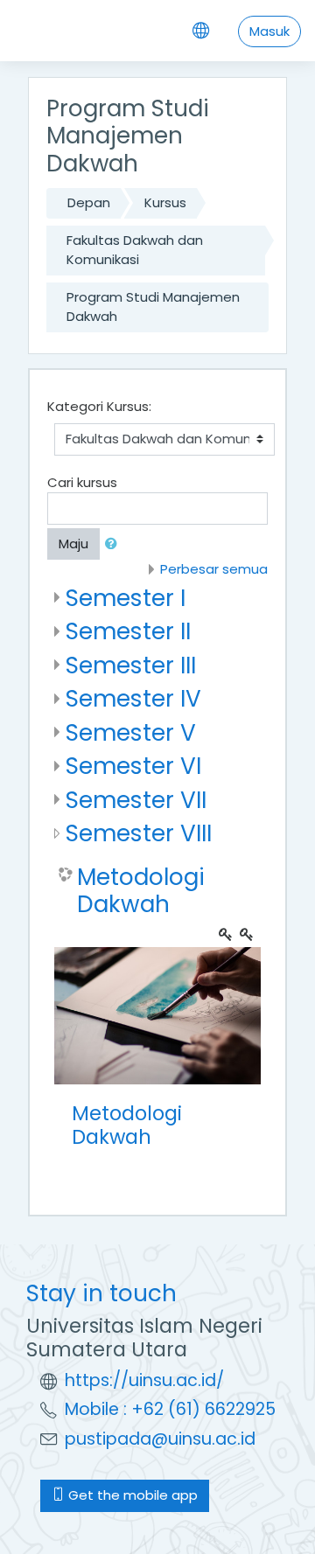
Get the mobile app (131, 1495)
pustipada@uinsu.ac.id (160, 1439)
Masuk (269, 31)
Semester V (131, 732)
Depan (88, 202)
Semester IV (133, 698)
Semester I (126, 598)
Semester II (128, 631)
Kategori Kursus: (99, 406)
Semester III (131, 665)
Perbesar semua (214, 569)
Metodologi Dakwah (141, 890)
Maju (73, 543)
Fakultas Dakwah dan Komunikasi (134, 250)
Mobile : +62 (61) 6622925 (170, 1409)
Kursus (165, 202)
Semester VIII (139, 833)
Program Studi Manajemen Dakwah (153, 307)
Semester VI (133, 765)
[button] (114, 544)
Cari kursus (82, 482)
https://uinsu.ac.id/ (144, 1380)
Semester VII (136, 800)
